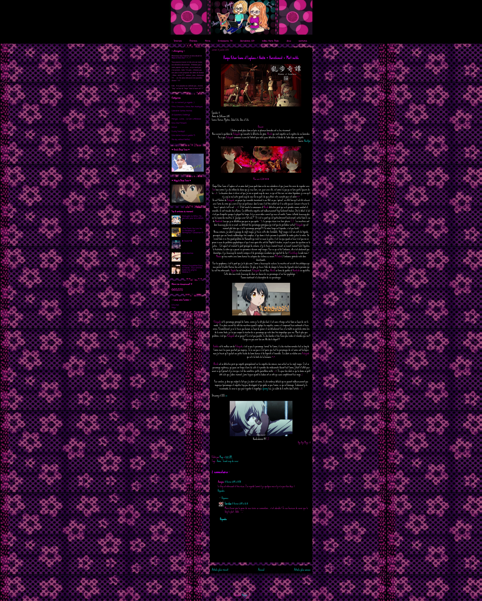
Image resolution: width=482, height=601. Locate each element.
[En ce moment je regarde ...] (183, 102)
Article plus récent (220, 570)
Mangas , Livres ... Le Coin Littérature (186, 119)
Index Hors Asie (270, 41)
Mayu (174, 58)
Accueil (261, 570)
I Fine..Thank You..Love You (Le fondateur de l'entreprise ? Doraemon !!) (192, 230)
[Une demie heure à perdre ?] (183, 135)
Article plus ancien (302, 570)
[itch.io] (174, 127)
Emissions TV (225, 41)
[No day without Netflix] (181, 139)
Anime (219, 461)
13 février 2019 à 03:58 (233, 481)
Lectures (303, 41)
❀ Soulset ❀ (187, 241)
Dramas (177, 41)
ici (226, 395)
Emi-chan (228, 503)
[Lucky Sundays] (178, 131)
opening (265, 388)
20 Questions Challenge (181, 115)
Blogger (244, 594)
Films (207, 41)
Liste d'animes (187, 253)
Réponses (225, 498)
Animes (193, 41)
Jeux (288, 41)
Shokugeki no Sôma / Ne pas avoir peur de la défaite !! (192, 218)
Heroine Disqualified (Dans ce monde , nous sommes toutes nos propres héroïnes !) (192, 268)
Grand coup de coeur (230, 461)
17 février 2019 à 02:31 (240, 503)
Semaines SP (247, 41)
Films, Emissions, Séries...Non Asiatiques (187, 106)
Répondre (221, 490)
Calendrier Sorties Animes (182, 111)
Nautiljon (307, 140)
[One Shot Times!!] (179, 123)
